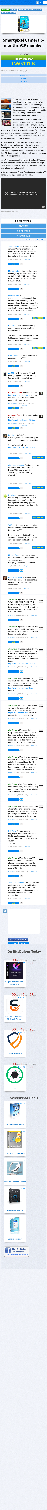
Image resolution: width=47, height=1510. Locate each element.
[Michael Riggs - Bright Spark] (6, 557)
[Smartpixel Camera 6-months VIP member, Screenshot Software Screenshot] (6, 114)
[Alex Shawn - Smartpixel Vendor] (41, 601)
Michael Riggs (13, 555)
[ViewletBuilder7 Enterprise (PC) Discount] (15, 1138)
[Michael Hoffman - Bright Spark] (6, 273)
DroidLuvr (12, 495)
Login (13, 943)
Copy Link (27, 259)
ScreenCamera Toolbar (15, 1124)
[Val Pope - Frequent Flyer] (6, 527)
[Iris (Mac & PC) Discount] (15, 1074)
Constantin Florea (15, 392)
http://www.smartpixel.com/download (22, 688)
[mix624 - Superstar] (6, 375)
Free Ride (12, 435)
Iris (15, 1088)
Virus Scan (23, 81)
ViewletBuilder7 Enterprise (15, 1153)
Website (24, 78)
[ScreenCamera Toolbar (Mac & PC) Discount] (15, 1110)
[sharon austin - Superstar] (6, 297)
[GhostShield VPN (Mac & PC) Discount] (15, 1039)
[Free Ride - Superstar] (6, 437)
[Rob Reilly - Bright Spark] (6, 833)
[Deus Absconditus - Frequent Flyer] (6, 579)
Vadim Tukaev (13, 246)
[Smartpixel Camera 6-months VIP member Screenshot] (6, 100)
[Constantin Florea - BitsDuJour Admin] (41, 394)
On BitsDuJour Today (24, 951)
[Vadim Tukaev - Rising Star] (6, 248)
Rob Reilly (12, 831)
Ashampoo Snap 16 (15, 1210)
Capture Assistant (15, 1238)
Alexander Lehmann (16, 465)
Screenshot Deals (24, 1098)
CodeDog (12, 325)
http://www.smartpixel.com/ (18, 395)
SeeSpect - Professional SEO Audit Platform (14, 1017)
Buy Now (24, 59)
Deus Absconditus (15, 577)
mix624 (11, 373)
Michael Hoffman (14, 271)
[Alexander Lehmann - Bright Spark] (6, 467)
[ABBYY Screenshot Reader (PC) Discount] (15, 1167)
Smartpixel (5, 9)
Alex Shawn (12, 599)
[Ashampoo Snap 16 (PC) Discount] (15, 1195)
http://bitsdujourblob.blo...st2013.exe (22, 420)
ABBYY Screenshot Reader (15, 1181)
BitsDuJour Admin (13, 403)
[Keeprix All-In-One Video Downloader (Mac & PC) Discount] (15, 969)
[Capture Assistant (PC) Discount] (15, 1224)
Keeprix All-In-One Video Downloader (15, 982)
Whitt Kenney (13, 355)
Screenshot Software (9, 12)
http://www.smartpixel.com (18, 712)
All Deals (14, 9)
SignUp (24, 943)
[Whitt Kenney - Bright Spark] (6, 357)
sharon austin (13, 295)
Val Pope (11, 525)
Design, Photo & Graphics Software (30, 9)
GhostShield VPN (15, 1053)
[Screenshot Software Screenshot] (6, 107)
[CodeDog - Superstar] (6, 327)
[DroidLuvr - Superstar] (6, 497)
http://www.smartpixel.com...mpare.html (23, 447)
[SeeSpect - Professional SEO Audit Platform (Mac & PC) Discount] (15, 1004)
